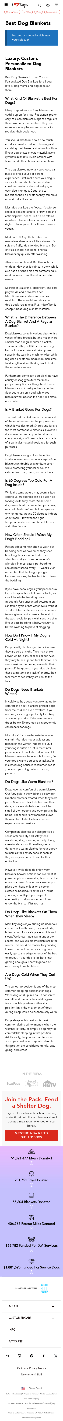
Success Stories (52, 12)
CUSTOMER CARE (20, 1318)
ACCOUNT (15, 1341)
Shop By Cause (12, 12)
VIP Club (27, 12)
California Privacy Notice (31, 1368)
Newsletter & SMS (31, 1374)
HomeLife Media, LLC (40, 1394)
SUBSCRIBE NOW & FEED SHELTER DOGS (31, 1135)
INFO (12, 1329)
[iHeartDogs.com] (19, 5)
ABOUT (13, 1306)
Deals (38, 12)
